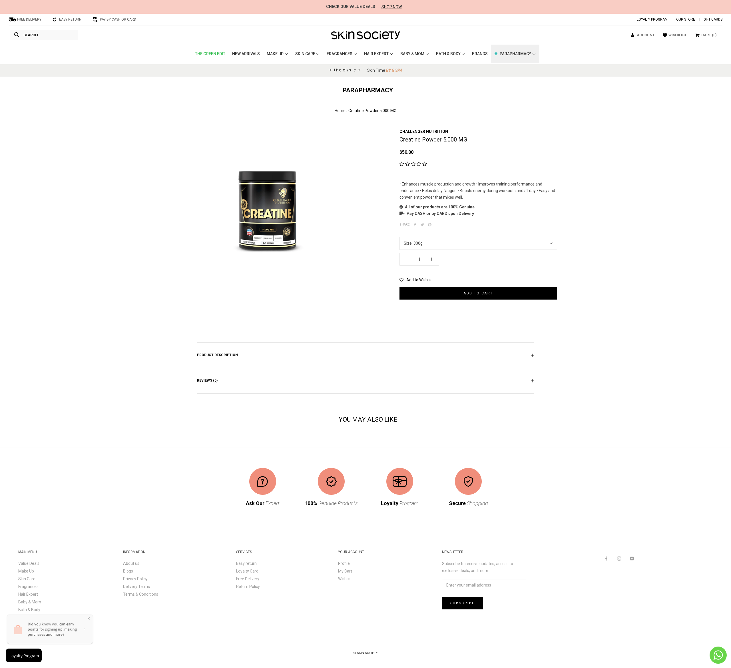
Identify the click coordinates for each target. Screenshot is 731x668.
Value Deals (28, 563)
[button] (413, 164)
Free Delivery (247, 579)
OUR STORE (685, 19)
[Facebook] (415, 224)
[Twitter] (422, 224)
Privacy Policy (135, 579)
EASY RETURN (70, 19)
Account (646, 35)
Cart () (709, 35)
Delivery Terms (136, 586)
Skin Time (384, 70)
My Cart (345, 571)
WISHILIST (677, 35)
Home (340, 110)
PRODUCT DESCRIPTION (217, 355)
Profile (344, 563)
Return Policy (248, 586)
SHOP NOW (391, 7)
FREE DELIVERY (29, 19)
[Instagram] (619, 558)
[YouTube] (632, 558)
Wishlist (345, 579)
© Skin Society (365, 653)
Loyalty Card (247, 571)
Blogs (128, 571)
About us (131, 563)
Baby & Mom (29, 602)
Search (30, 35)
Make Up (26, 571)
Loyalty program (652, 19)
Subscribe (462, 603)
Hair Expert (28, 594)
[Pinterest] (429, 224)
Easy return (246, 563)
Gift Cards (713, 19)
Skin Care (26, 579)
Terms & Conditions (140, 594)
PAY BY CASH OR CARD (118, 19)
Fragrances (28, 586)
